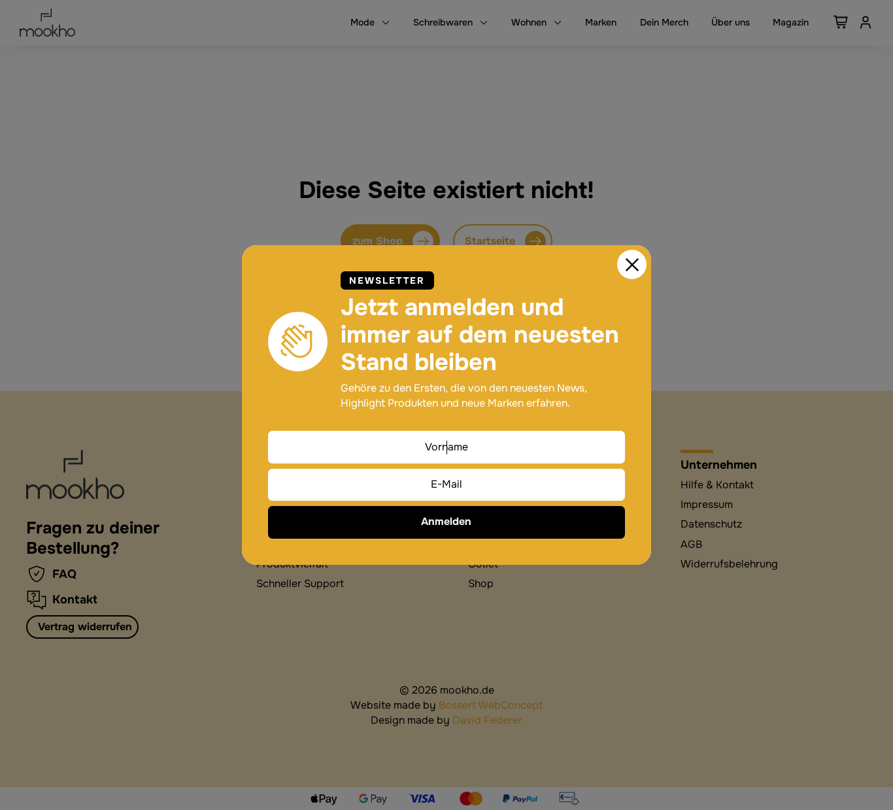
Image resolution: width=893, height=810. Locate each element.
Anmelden (446, 521)
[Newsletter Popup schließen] (632, 265)
